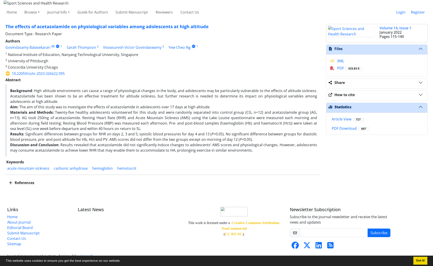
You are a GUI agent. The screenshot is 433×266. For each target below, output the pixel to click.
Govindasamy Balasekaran (27, 47)
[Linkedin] (318, 246)
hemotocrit (126, 168)
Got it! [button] (420, 260)
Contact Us (189, 12)
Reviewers (164, 12)
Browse (30, 12)
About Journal (19, 222)
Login (400, 12)
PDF (347, 68)
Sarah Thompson (81, 47)
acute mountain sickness (28, 168)
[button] (122, 261)
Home (12, 12)
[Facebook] (295, 246)
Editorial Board (20, 227)
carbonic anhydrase (71, 168)
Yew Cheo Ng (179, 47)
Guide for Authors (92, 12)
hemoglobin (102, 168)
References (24, 182)
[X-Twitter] (307, 246)
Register (418, 12)
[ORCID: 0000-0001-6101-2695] (57, 46)
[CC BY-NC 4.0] (234, 211)
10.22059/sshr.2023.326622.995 (38, 73)
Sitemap (14, 243)
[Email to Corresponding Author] (53, 46)
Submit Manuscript (131, 12)
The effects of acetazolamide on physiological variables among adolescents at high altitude (107, 26)
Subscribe (379, 232)
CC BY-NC (234, 234)
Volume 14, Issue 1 (395, 27)
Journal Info (57, 12)
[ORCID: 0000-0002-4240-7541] (193, 46)
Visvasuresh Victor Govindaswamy (132, 47)
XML (340, 60)
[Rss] (330, 246)
